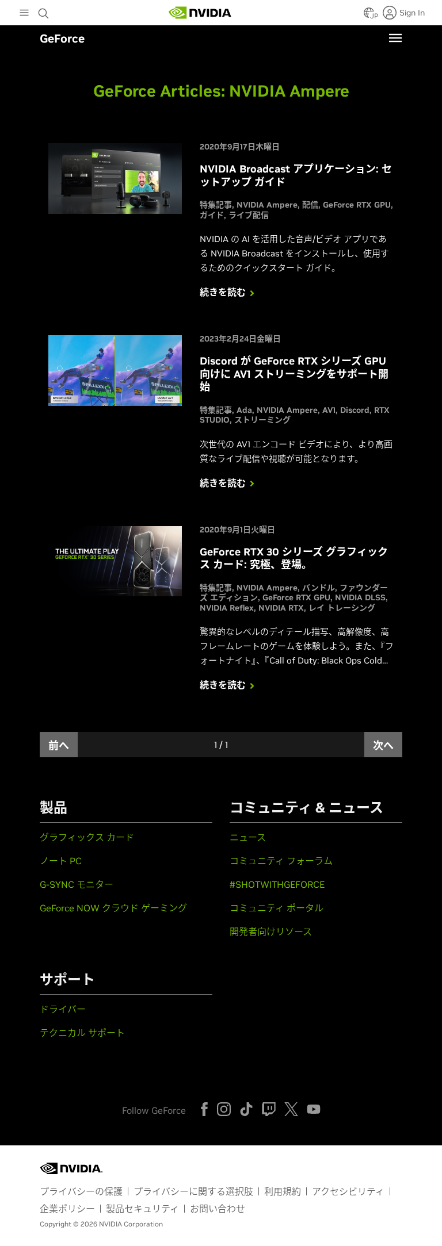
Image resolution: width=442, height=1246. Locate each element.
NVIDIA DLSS (360, 597)
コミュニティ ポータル (276, 908)
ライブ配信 (248, 215)
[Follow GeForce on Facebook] (204, 1109)
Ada (244, 410)
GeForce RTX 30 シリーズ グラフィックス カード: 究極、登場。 (294, 558)
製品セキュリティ (142, 1208)
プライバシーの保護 (81, 1191)
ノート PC (61, 861)
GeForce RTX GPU (357, 205)
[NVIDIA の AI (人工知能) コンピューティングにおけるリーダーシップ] (200, 12)
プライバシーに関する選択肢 (193, 1191)
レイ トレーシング (341, 608)
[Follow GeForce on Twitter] (291, 1109)
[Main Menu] (24, 14)
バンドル (318, 587)
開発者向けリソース (271, 931)
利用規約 (282, 1191)
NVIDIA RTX (281, 608)
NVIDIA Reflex (227, 608)
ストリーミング (262, 420)
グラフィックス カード (87, 837)
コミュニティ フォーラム (281, 861)
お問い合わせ (217, 1208)
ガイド (212, 215)
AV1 (329, 410)
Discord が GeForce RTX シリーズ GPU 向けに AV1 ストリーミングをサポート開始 (294, 373)
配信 (310, 205)
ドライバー (63, 1009)
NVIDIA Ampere (267, 205)
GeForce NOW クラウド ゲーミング (113, 908)
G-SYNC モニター (76, 884)
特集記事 (216, 205)
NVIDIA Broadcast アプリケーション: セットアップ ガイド (296, 175)
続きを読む (223, 292)
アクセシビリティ (348, 1191)
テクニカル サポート (82, 1032)
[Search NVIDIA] (45, 10)
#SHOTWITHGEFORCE (277, 884)
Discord (354, 410)
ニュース (248, 837)
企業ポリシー (67, 1208)
